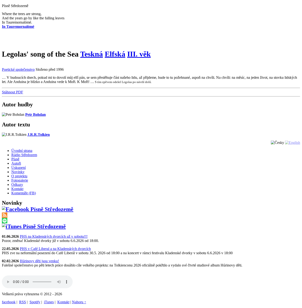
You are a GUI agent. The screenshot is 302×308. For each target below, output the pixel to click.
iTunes (49, 302)
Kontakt (63, 302)
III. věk (139, 54)
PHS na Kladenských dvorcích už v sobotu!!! (54, 236)
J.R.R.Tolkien (38, 135)
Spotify (34, 302)
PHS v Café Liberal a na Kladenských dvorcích (55, 249)
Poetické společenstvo (18, 69)
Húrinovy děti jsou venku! (39, 261)
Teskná (91, 54)
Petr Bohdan (35, 114)
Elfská (115, 54)
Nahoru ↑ (79, 302)
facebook (9, 302)
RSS (22, 302)
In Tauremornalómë (18, 27)
